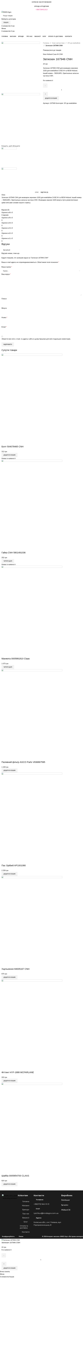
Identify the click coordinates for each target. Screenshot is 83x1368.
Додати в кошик (9, 1268)
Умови (21, 1236)
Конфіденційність (8, 1236)
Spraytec (64, 1205)
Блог (26, 1222)
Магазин (25, 1206)
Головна (25, 1201)
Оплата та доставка (24, 1227)
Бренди (25, 1210)
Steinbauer (65, 1200)
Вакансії (25, 1218)
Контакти (26, 1232)
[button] (10, 1184)
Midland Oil (65, 1210)
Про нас (25, 1214)
